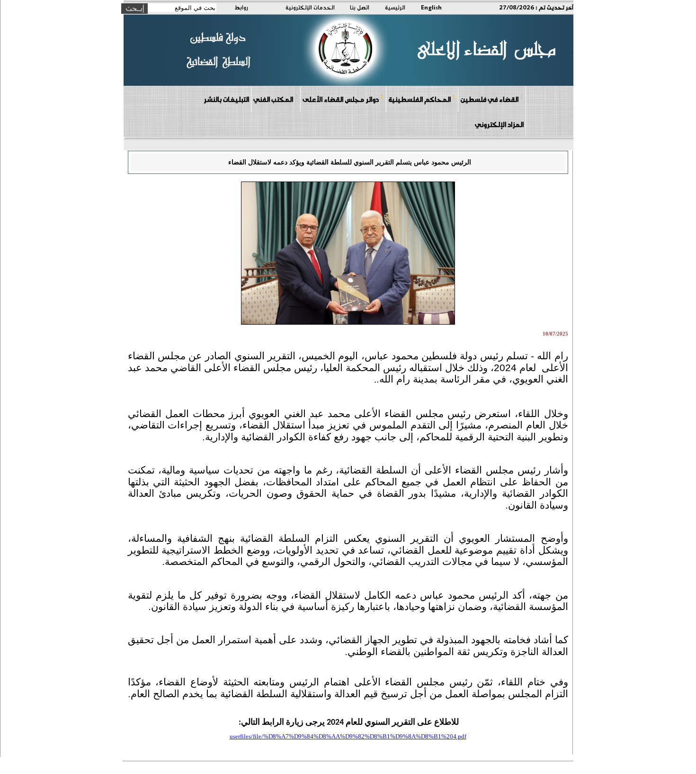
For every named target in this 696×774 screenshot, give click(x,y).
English (431, 7)
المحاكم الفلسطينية (419, 99)
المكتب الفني (273, 99)
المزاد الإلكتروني (499, 124)
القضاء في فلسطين (489, 99)
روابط (241, 7)
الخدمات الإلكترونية (310, 7)
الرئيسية (395, 7)
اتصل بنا (359, 7)
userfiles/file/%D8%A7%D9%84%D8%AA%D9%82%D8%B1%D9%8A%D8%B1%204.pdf (348, 736)
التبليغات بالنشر (226, 99)
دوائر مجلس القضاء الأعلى (341, 99)
